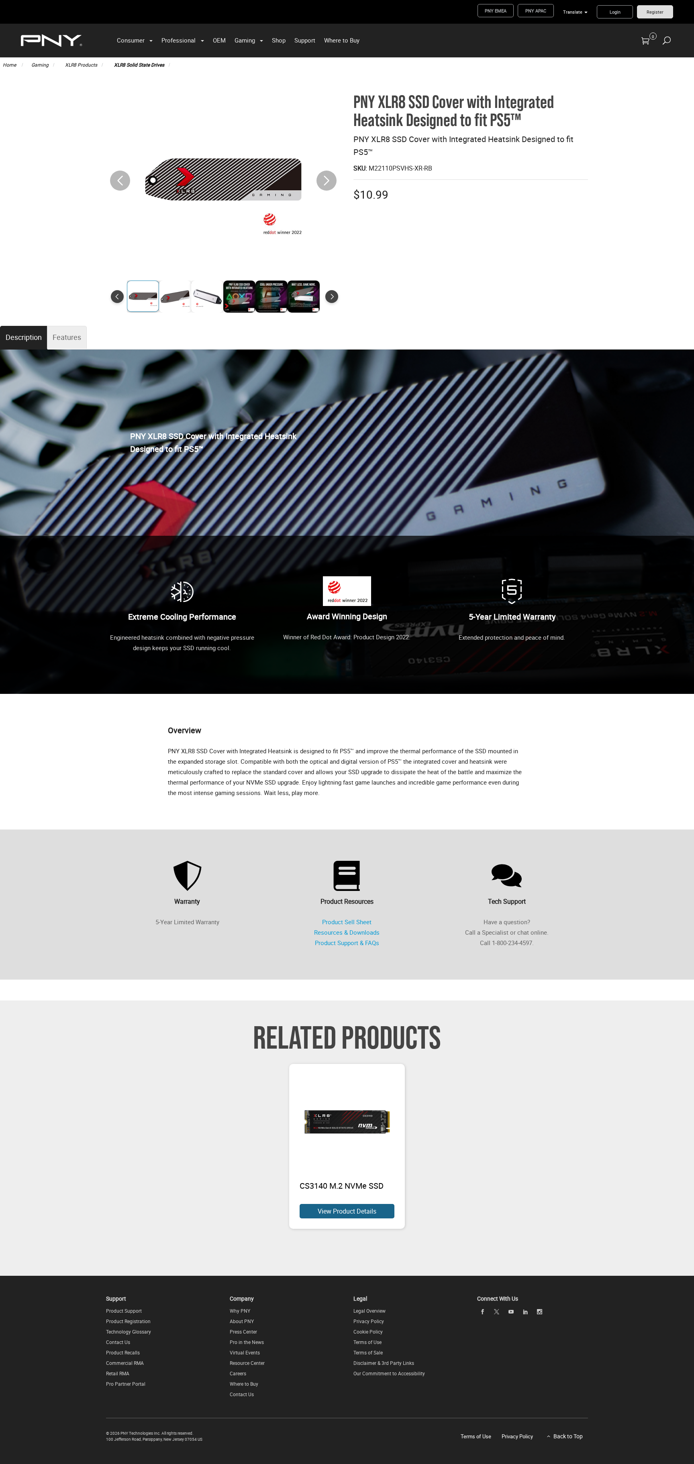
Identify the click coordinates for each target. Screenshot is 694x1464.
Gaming (245, 40)
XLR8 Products (81, 64)
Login (615, 12)
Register (655, 12)
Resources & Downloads (347, 932)
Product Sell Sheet (346, 922)
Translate (572, 12)
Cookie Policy (368, 1331)
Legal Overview (369, 1310)
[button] (326, 181)
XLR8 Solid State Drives (139, 64)
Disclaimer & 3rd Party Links (383, 1363)
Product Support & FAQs (347, 943)
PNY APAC (535, 11)
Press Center (243, 1331)
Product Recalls (123, 1352)
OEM (219, 40)
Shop (279, 40)
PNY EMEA (495, 11)
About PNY (242, 1321)
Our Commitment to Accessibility (389, 1373)
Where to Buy (341, 40)
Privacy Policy (368, 1321)
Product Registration (128, 1321)
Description (24, 337)
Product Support (124, 1310)
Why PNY (240, 1310)
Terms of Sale (368, 1352)
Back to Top (568, 1436)
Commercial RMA (125, 1363)
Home (10, 64)
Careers (238, 1373)
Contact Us (118, 1342)
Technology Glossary (128, 1331)
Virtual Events (245, 1352)
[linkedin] (525, 1311)
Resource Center (247, 1363)
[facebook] (482, 1311)
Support (304, 40)
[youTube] (511, 1311)
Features (67, 337)
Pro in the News (247, 1342)
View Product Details (347, 1211)
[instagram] (540, 1311)
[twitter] (497, 1311)
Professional (178, 40)
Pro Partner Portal (125, 1384)
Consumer (131, 40)
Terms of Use (367, 1342)
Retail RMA (117, 1373)
